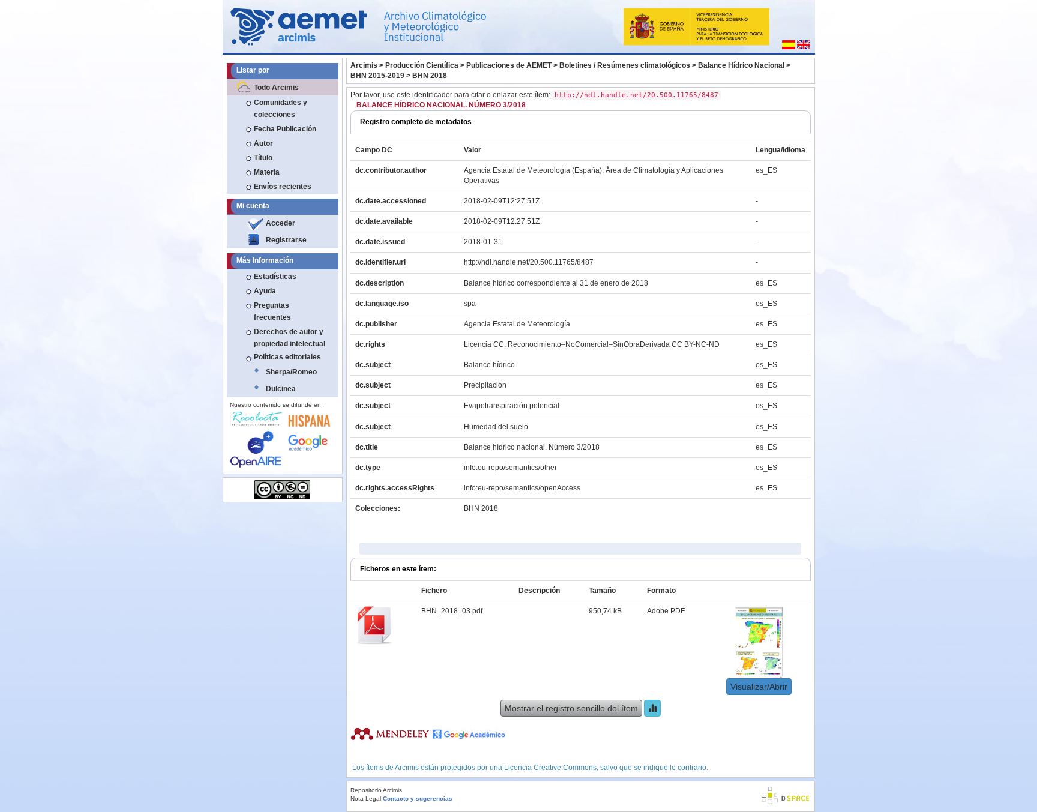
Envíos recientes (282, 186)
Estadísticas (275, 276)
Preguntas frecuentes (272, 311)
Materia (267, 172)
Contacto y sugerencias (417, 798)
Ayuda (265, 291)
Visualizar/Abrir (758, 686)
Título (263, 158)
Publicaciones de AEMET (509, 65)
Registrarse (286, 240)
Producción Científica (421, 65)
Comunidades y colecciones (280, 108)
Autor (263, 143)
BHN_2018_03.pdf (451, 611)
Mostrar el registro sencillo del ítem (571, 708)
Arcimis (363, 65)
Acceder (280, 223)
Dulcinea (281, 389)
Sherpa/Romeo (291, 372)
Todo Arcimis (276, 87)
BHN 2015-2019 (377, 75)
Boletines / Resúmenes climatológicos (624, 65)
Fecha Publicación (285, 129)
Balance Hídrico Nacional (741, 65)
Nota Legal (365, 798)
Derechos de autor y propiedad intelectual (289, 338)
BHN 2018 (429, 75)
